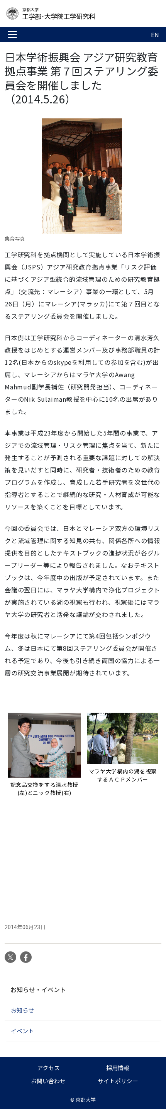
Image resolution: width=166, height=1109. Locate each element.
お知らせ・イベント (38, 989)
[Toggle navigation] (12, 34)
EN (155, 35)
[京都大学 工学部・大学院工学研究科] (66, 13)
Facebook (26, 957)
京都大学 (86, 1099)
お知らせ (22, 1010)
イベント (22, 1031)
